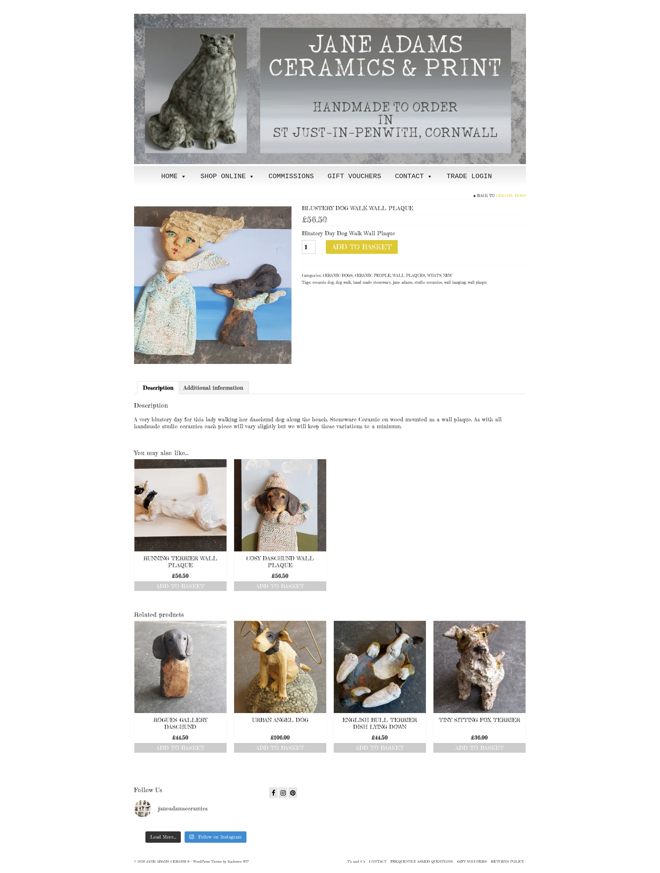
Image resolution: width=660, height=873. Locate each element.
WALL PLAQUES (409, 275)
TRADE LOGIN (469, 176)
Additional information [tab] (213, 387)
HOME (169, 176)
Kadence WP (238, 861)
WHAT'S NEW (439, 275)
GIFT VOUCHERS (354, 176)
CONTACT (409, 176)
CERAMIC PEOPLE (372, 275)
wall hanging (455, 282)
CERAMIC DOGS (511, 195)
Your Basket (176, 5)
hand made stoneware (372, 282)
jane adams (402, 282)
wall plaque (477, 282)
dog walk (343, 282)
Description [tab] (158, 387)
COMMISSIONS (291, 176)
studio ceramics (428, 282)
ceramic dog (323, 282)
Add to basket (362, 246)
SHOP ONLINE (223, 176)
